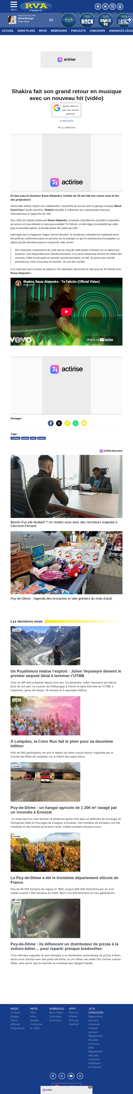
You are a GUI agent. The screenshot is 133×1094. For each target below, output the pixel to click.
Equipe (15, 1016)
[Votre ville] (98, 6)
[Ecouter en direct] (105, 6)
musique (15, 438)
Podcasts (78, 30)
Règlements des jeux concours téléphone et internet (95, 1059)
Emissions (55, 1016)
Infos (43, 30)
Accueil (8, 30)
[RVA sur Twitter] (62, 1076)
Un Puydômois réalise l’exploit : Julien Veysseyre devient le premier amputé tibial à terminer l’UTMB (66, 673)
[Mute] (51, 20)
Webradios (59, 30)
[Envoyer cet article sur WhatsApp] (75, 424)
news (33, 438)
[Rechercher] (112, 6)
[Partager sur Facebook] (50, 424)
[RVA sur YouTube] (71, 1076)
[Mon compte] (120, 6)
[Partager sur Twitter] (58, 424)
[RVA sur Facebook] (53, 1076)
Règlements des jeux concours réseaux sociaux (95, 1024)
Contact (15, 1012)
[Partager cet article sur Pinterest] (66, 424)
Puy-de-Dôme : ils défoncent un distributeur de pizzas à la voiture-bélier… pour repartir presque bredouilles (64, 946)
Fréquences (18, 1028)
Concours (97, 30)
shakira (41, 438)
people (25, 438)
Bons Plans (26, 30)
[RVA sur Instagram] (80, 1076)
